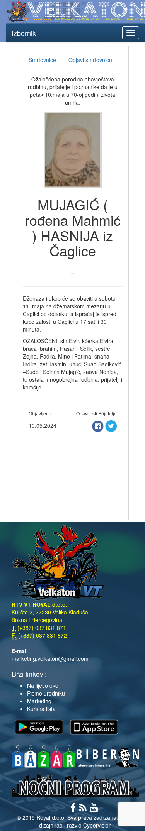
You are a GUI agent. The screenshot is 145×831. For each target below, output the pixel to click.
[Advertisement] (73, 473)
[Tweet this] (111, 425)
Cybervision (97, 825)
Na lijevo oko (42, 685)
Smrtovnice (42, 60)
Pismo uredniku (46, 693)
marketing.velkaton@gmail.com (50, 658)
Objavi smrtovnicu (90, 60)
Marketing (39, 701)
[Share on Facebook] (98, 425)
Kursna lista (41, 709)
